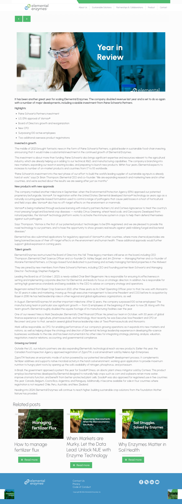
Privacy (76, 484)
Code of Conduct (82, 487)
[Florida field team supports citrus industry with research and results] (175, 494)
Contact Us (78, 480)
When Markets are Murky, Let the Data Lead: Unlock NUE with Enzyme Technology (88, 447)
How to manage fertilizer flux (30, 447)
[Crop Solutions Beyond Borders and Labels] (7, 494)
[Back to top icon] (170, 499)
